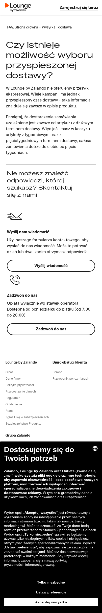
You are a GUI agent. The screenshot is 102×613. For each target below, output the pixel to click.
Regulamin (12, 398)
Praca (9, 411)
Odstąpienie (13, 404)
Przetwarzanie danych (20, 391)
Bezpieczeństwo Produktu (23, 423)
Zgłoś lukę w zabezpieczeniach (27, 417)
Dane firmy (13, 378)
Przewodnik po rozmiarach (70, 378)
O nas (9, 372)
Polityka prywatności (19, 385)
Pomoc (57, 372)
